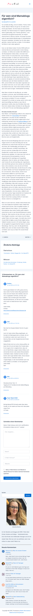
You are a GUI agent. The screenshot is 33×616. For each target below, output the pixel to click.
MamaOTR (8, 563)
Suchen (4, 492)
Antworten (6, 313)
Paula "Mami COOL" (12, 398)
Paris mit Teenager (18, 563)
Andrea (9, 283)
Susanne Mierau (22, 121)
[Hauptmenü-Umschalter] (29, 4)
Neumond (8, 550)
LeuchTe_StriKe (10, 584)
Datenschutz (12, 612)
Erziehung (19, 262)
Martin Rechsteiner (25, 610)
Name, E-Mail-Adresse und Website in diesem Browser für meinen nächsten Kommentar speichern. (16, 471)
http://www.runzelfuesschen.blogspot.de (15, 310)
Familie (24, 262)
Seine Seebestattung (18, 596)
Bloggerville (17, 253)
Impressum (21, 612)
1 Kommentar (7, 253)
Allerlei (12, 253)
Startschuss (8, 250)
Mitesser (7, 259)
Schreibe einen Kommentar (10, 262)
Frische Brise (15, 115)
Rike (8, 376)
